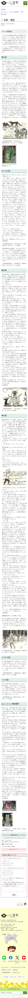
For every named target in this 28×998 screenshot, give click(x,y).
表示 (25, 31)
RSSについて (16, 972)
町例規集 (15, 969)
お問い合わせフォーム (14, 849)
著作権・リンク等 (6, 969)
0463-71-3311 (7, 924)
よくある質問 (5, 976)
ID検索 (2, 992)
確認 (14, 894)
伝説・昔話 (3, 14)
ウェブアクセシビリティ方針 (18, 967)
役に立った (7, 861)
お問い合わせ (13, 976)
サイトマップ (5, 967)
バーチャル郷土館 (14, 11)
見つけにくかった (8, 874)
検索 (26, 992)
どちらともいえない (9, 863)
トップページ (4, 11)
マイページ (20, 996)
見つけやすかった (8, 870)
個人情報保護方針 (6, 972)
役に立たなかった (8, 865)
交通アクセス (21, 976)
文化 (22, 11)
